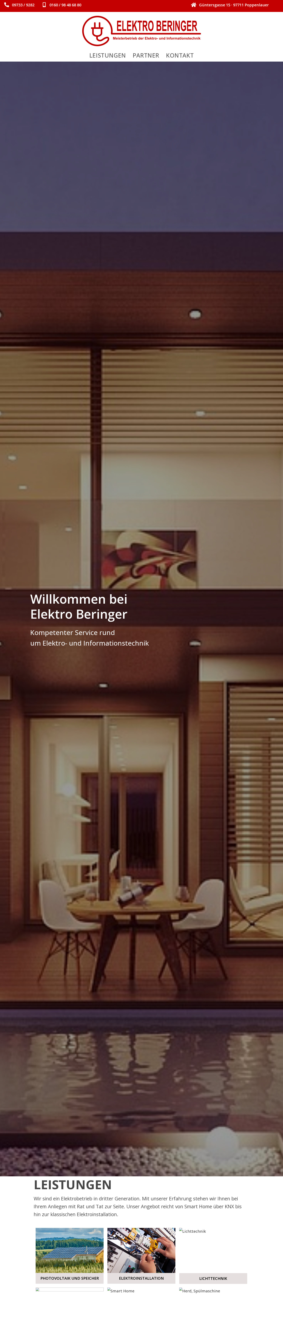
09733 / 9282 (23, 5)
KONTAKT (180, 55)
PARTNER (146, 55)
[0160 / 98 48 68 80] (44, 4)
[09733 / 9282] (6, 4)
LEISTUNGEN (107, 55)
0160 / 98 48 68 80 (65, 5)
